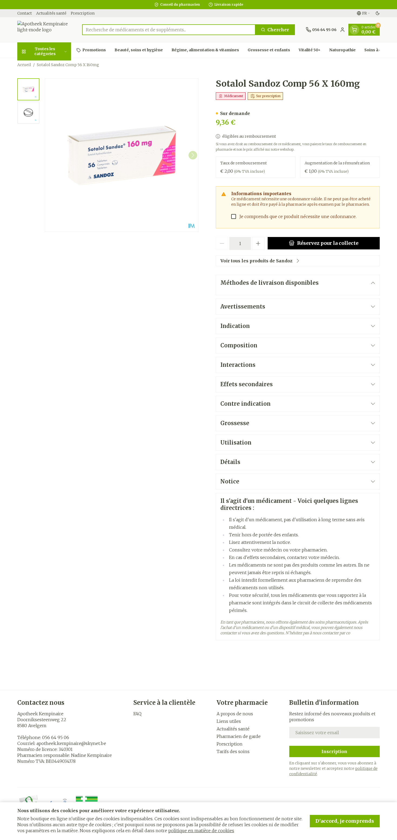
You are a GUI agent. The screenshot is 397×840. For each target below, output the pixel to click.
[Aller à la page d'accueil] (44, 30)
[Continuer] (193, 155)
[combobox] (168, 29)
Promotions (94, 50)
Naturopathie (342, 50)
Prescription (83, 13)
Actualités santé (51, 13)
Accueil (24, 64)
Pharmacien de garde (239, 736)
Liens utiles (229, 721)
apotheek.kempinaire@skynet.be (71, 743)
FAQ (137, 713)
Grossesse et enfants (269, 50)
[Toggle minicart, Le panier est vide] (354, 30)
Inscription (334, 751)
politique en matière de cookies (201, 830)
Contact (24, 13)
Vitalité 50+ (310, 50)
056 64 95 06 (55, 737)
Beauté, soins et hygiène (139, 50)
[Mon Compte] (342, 29)
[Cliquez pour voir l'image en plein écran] (121, 155)
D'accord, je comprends (344, 821)
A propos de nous (235, 713)
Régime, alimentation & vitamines (205, 50)
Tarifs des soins (233, 751)
